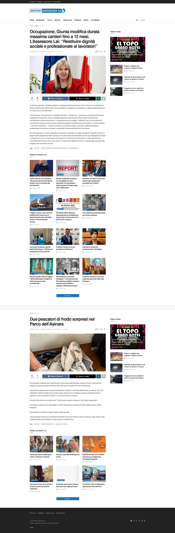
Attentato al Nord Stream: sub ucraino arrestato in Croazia (134, 78)
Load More (68, 364)
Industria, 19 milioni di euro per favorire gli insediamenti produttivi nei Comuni (93, 180)
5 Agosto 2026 (61, 222)
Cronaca (77, 20)
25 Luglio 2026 (61, 320)
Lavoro (42, 26)
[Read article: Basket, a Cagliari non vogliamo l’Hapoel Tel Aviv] (116, 69)
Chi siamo (32, 2)
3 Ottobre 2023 (34, 51)
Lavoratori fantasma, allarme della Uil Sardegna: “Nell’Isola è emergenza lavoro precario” (41, 249)
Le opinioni (95, 20)
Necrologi (67, 20)
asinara (37, 492)
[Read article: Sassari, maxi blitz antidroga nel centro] (67, 512)
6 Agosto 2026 (35, 224)
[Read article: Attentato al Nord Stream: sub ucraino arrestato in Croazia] (116, 80)
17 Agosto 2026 (61, 190)
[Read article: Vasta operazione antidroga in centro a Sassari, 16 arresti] (41, 512)
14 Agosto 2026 (88, 186)
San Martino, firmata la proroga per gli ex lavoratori (41, 312)
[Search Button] (137, 20)
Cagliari (34, 209)
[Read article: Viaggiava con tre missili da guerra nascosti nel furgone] (116, 91)
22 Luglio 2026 (87, 318)
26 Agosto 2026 (35, 188)
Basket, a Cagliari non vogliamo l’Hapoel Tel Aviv (133, 67)
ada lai (37, 148)
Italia (50, 20)
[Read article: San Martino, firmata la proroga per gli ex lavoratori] (41, 300)
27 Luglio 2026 (35, 316)
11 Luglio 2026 (87, 350)
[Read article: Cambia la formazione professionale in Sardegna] (94, 236)
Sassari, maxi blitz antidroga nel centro (67, 524)
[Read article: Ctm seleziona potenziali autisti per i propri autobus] (94, 202)
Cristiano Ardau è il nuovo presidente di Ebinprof (65, 248)
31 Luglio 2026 (87, 252)
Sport (86, 20)
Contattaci (39, 2)
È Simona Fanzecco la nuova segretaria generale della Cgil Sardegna (93, 278)
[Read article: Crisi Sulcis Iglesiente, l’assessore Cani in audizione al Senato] (94, 300)
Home (32, 20)
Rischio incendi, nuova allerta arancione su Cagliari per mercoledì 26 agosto (93, 525)
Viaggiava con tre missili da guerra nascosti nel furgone (134, 89)
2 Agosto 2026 (35, 254)
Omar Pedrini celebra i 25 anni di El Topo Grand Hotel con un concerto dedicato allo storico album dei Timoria (127, 54)
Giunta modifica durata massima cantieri (54, 148)
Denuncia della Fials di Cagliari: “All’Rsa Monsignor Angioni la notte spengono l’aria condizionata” (41, 280)
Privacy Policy (56, 2)
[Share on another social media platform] (103, 98)
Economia (61, 307)
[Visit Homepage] (47, 10)
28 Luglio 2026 (87, 284)
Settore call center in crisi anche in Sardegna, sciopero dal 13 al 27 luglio (93, 345)
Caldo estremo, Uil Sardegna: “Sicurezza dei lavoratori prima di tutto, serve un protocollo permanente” (41, 181)
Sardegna (40, 20)
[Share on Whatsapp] (98, 98)
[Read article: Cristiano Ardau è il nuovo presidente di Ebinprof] (67, 236)
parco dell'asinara (47, 492)
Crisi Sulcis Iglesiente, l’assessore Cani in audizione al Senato (94, 313)
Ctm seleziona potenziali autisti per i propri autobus (93, 214)
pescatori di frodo (61, 492)
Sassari (49, 398)
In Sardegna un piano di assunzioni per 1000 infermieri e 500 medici (41, 345)
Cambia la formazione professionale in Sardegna (92, 248)
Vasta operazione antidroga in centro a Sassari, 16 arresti (41, 524)
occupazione (74, 148)
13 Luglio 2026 (61, 357)
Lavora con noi (47, 2)
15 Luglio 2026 (35, 350)
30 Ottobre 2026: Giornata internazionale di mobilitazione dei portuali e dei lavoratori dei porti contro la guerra (67, 216)
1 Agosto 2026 (61, 252)
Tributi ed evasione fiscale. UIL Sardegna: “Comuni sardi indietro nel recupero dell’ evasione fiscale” (67, 314)
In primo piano (36, 272)
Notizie (57, 20)
